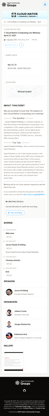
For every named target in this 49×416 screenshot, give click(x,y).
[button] (24, 292)
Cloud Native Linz (12, 29)
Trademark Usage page (23, 406)
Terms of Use (40, 408)
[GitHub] (24, 390)
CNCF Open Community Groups (28, 412)
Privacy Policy (28, 408)
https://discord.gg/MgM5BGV (34, 194)
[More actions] (21, 45)
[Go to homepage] (12, 4)
